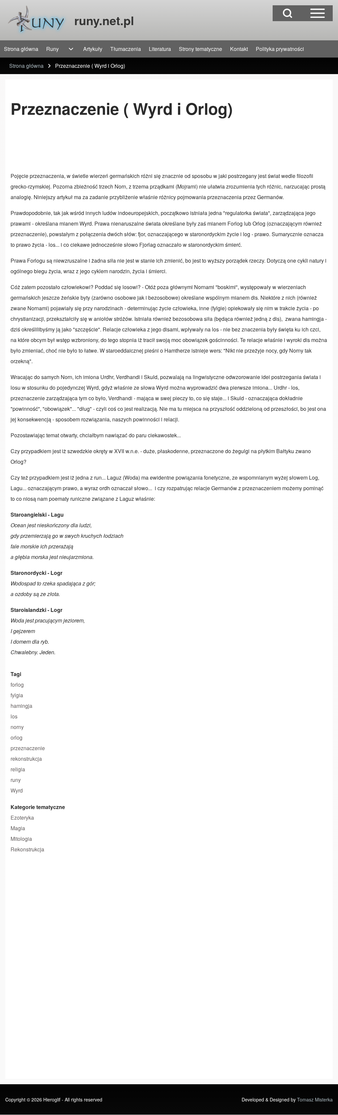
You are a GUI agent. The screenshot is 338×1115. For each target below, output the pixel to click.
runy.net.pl (104, 20)
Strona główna (26, 65)
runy (16, 780)
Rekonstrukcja (27, 849)
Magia (18, 828)
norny (17, 727)
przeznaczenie (28, 748)
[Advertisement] (131, 147)
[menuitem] (21, 49)
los (14, 716)
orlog (16, 737)
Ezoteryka (22, 817)
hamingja (21, 705)
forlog (17, 684)
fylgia (17, 695)
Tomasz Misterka (315, 1099)
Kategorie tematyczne (38, 807)
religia (18, 769)
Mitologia (21, 838)
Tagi (16, 674)
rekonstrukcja (26, 758)
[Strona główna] (37, 20)
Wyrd (17, 790)
